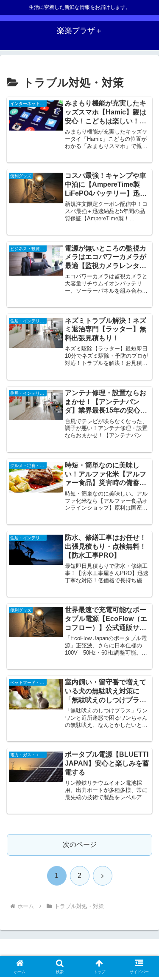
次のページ (80, 844)
